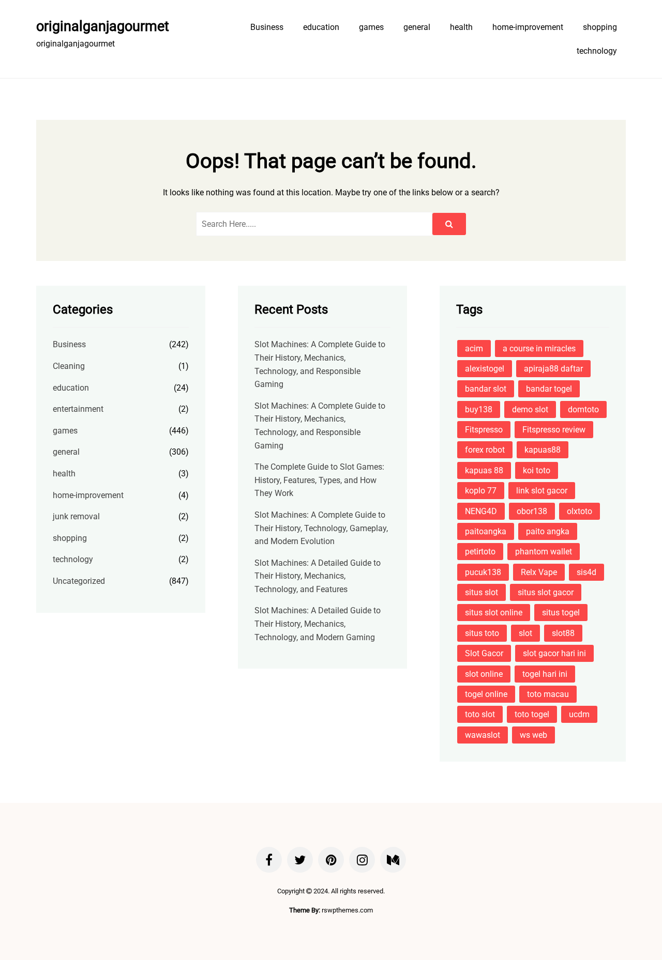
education (321, 27)
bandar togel (549, 389)
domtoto (583, 409)
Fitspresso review (553, 430)
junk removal (76, 516)
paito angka (547, 531)
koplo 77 (480, 491)
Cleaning (69, 366)
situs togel (561, 612)
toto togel (532, 714)
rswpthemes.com (347, 910)
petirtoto (480, 551)
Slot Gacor (484, 653)
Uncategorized (79, 581)
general (416, 27)
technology (597, 51)
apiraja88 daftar (553, 369)
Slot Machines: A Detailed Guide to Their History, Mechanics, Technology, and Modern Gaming (317, 624)
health (461, 27)
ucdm (579, 714)
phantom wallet (543, 551)
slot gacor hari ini (554, 653)
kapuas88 (542, 450)
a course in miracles (539, 348)
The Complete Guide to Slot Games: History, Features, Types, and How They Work (319, 480)
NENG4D (481, 511)
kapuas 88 (484, 470)
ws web (533, 735)
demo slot (530, 409)
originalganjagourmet (102, 26)
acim (474, 348)
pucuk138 (483, 572)
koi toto (536, 470)
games (371, 27)
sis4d (586, 572)
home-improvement (527, 27)
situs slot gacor (546, 592)
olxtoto (579, 511)
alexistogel (484, 369)
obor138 (532, 511)
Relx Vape (539, 572)
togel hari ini (544, 674)
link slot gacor (541, 491)
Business (266, 27)
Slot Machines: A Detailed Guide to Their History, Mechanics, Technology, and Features (317, 576)
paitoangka (485, 531)
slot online (484, 674)
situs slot (481, 592)
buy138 (478, 409)
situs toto (482, 633)
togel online (486, 694)
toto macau (548, 694)
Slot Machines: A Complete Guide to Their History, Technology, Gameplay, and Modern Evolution (321, 528)
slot (525, 633)
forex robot (485, 450)
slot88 (563, 633)
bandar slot (485, 389)
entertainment (78, 409)
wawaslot (482, 735)
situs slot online (493, 612)
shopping (600, 27)
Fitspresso (484, 430)
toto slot (480, 714)
